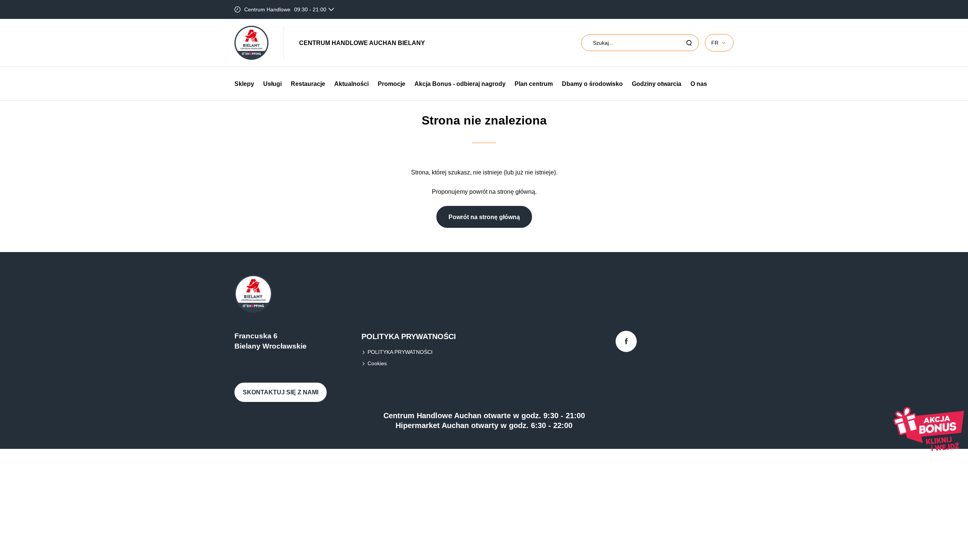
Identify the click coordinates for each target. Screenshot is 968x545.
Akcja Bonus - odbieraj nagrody (460, 84)
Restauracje (308, 84)
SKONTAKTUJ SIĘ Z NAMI (280, 392)
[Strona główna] (251, 43)
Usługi (272, 84)
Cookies (377, 363)
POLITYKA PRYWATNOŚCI (400, 352)
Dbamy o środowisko (592, 84)
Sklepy (244, 84)
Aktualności (351, 84)
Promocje (391, 84)
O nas (698, 84)
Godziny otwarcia (656, 84)
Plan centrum (534, 84)
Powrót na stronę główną (484, 217)
